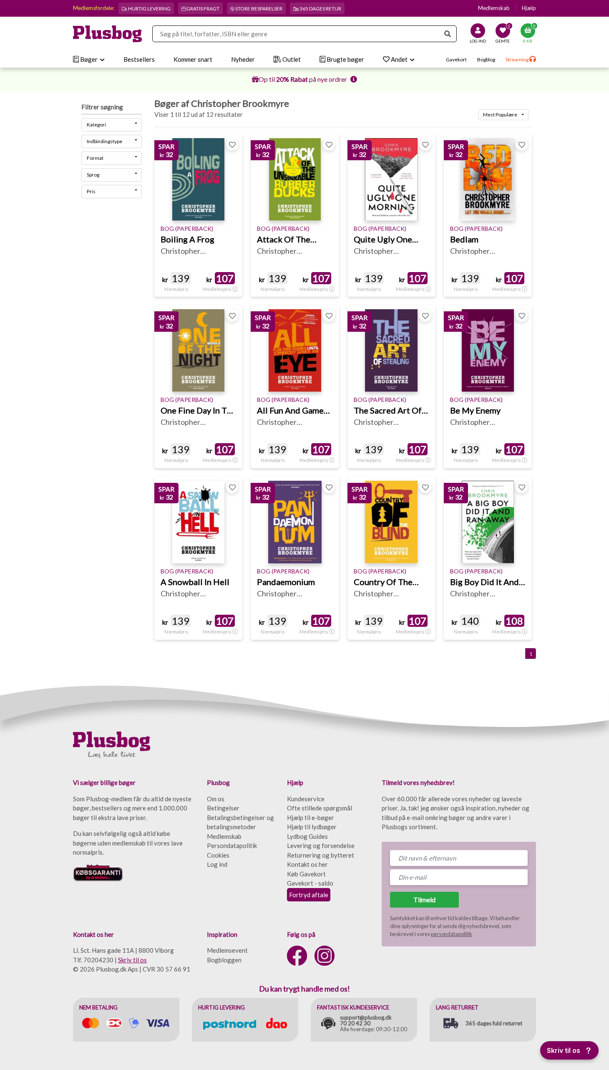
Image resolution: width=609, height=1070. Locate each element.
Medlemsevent (227, 950)
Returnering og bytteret (320, 855)
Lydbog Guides (307, 836)
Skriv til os (132, 960)
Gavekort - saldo (310, 883)
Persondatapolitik (232, 845)
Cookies (218, 855)
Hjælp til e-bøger (310, 817)
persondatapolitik (451, 934)
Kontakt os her (307, 864)
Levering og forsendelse (321, 845)
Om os (215, 798)
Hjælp (529, 8)
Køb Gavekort (306, 874)
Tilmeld (424, 899)
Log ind (217, 864)
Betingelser (223, 808)
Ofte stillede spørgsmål (319, 808)
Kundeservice (306, 798)
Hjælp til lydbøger (312, 826)
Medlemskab (494, 8)
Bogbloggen (224, 960)
